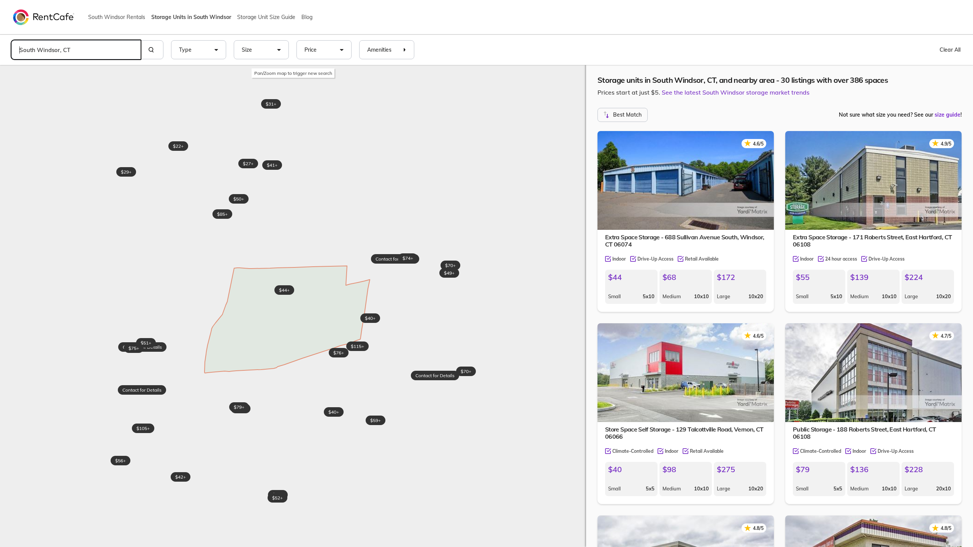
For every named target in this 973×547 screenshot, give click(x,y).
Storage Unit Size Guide (266, 17)
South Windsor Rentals (116, 17)
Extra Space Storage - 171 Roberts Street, (872, 240)
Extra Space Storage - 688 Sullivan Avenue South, (684, 240)
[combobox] (76, 49)
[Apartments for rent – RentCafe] (44, 16)
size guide (947, 114)
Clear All (950, 49)
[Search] (152, 49)
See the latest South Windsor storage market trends (736, 92)
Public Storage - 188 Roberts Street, (864, 432)
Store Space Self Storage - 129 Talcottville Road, (684, 432)
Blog (306, 17)
